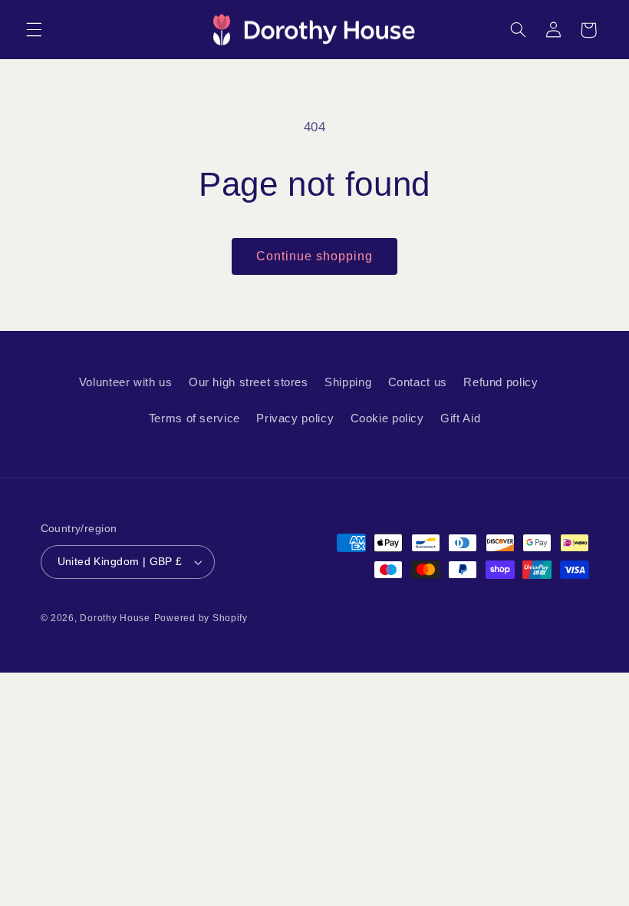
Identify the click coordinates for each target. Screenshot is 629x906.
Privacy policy (295, 418)
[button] (33, 30)
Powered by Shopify (201, 618)
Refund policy (500, 382)
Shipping (347, 382)
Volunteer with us (126, 382)
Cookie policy (387, 418)
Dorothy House (115, 618)
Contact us (417, 382)
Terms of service (194, 418)
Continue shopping (315, 256)
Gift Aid (460, 418)
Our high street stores (248, 382)
